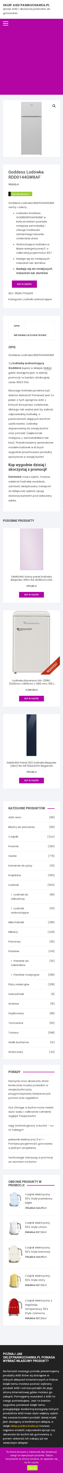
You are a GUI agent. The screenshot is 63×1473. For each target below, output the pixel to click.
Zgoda (32, 1467)
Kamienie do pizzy (20, 865)
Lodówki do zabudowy (19, 897)
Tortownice (15, 1023)
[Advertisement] (31, 61)
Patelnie (13, 951)
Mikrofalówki (16, 922)
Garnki (12, 856)
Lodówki (13, 885)
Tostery (13, 1032)
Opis (17, 326)
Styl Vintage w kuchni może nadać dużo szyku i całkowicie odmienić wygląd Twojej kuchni (31, 1112)
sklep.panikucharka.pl (24, 1426)
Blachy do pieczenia (21, 827)
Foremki (13, 846)
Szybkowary (16, 1013)
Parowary (14, 941)
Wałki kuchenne (18, 1042)
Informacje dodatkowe (30, 335)
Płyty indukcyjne (18, 984)
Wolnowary (15, 1052)
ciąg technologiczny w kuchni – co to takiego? (31, 1128)
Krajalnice (14, 875)
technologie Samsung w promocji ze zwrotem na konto (30, 1160)
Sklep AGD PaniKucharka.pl (26, 5)
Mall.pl (47, 368)
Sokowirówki (16, 994)
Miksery (13, 932)
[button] (54, 106)
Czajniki (13, 836)
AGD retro (14, 817)
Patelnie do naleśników (20, 963)
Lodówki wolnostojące (37, 299)
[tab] (17, 326)
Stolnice (13, 1003)
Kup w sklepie (24, 284)
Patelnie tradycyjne (26, 975)
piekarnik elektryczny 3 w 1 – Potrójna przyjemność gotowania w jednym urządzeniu (30, 1144)
